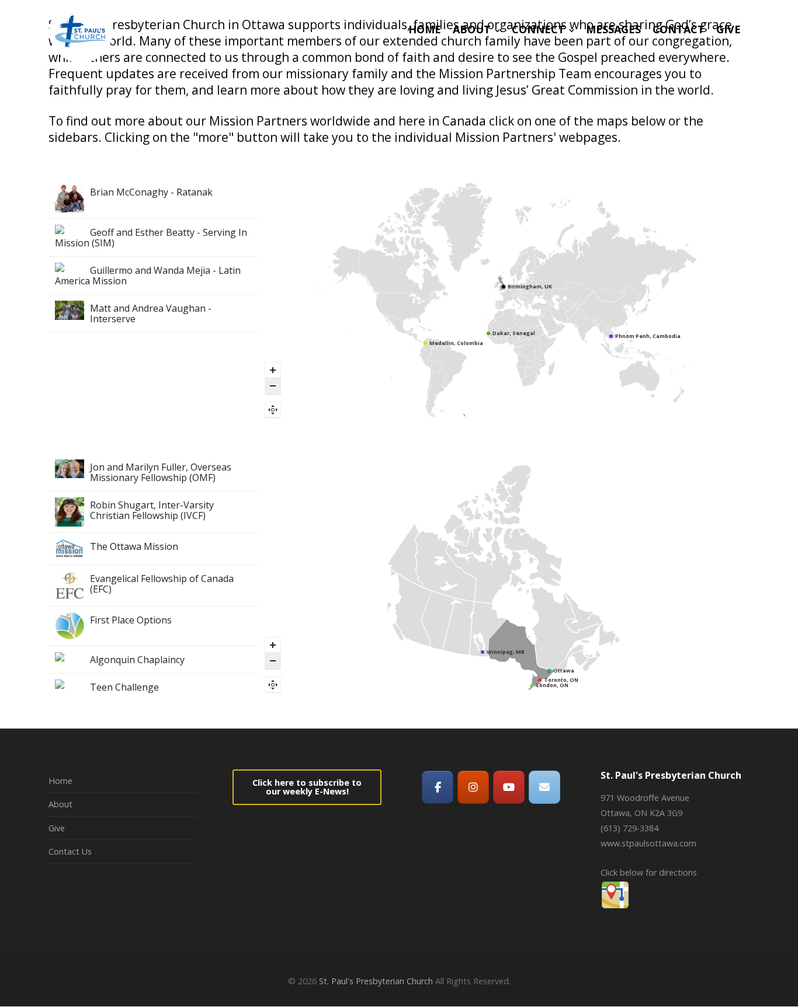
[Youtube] (509, 787)
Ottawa (563, 670)
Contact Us (70, 851)
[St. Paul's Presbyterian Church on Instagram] (473, 787)
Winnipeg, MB (506, 652)
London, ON (552, 685)
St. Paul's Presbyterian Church (376, 981)
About (60, 804)
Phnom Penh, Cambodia (648, 336)
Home (60, 780)
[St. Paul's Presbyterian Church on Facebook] (437, 787)
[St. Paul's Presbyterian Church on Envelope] (544, 787)
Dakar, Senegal (513, 333)
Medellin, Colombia (456, 343)
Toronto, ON (561, 680)
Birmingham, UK (530, 286)
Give (56, 828)
